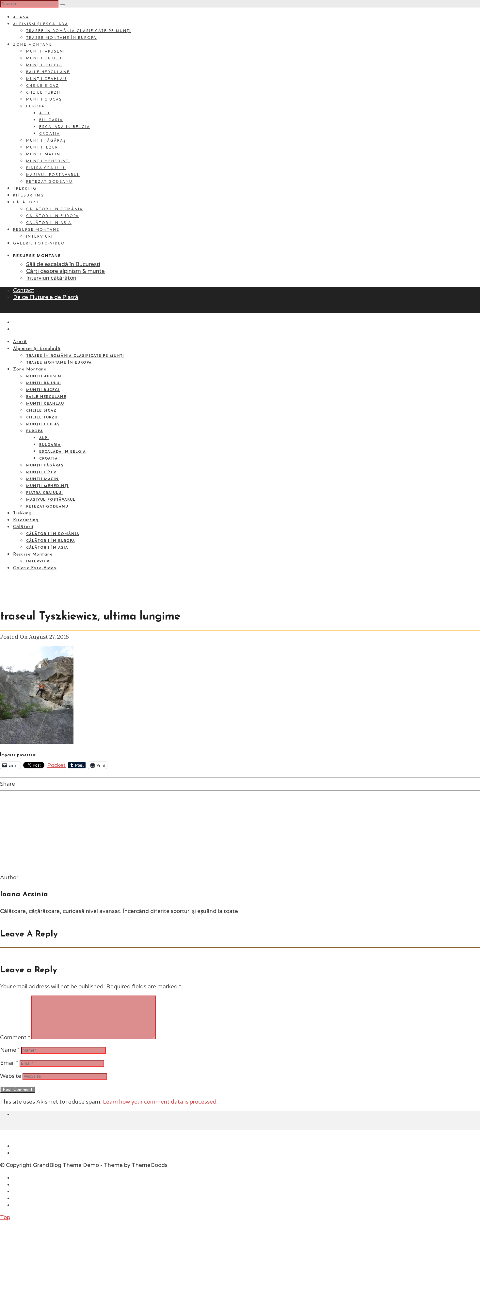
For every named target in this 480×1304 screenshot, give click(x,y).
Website (10, 1076)
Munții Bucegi (44, 65)
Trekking (25, 189)
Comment (15, 1037)
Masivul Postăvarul (53, 175)
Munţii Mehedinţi (48, 161)
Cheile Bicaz (42, 86)
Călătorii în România (54, 209)
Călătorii (26, 202)
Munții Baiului (44, 58)
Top (5, 1217)
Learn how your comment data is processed (159, 1101)
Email (9, 1063)
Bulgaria (51, 120)
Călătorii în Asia (49, 223)
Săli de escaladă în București (63, 264)
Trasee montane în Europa (61, 38)
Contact (23, 290)
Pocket (56, 765)
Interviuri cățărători (51, 278)
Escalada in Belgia (64, 127)
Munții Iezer (42, 147)
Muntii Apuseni (45, 52)
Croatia (49, 134)
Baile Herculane (48, 72)
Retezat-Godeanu (49, 182)
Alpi (44, 113)
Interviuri (39, 237)
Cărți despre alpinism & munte (65, 271)
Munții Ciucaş (44, 100)
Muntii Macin (43, 154)
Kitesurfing (28, 195)
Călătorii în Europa (52, 216)
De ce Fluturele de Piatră (45, 297)
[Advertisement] (49, 1261)
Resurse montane (36, 230)
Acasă (21, 17)
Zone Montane (32, 45)
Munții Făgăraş (46, 141)
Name (10, 1049)
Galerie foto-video (39, 243)
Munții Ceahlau (46, 79)
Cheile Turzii (43, 93)
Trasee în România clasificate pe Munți (78, 31)
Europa (35, 106)
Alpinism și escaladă (40, 24)
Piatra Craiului (46, 168)
